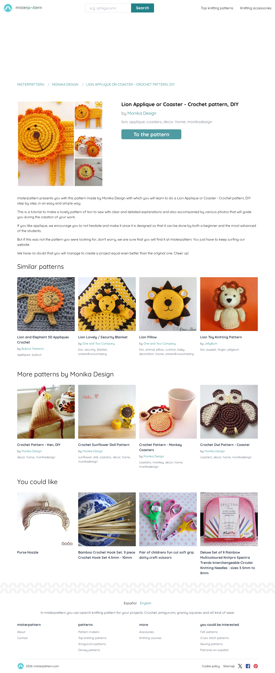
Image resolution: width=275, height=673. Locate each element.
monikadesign (199, 121)
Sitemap (229, 666)
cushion (170, 349)
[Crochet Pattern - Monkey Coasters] (168, 412)
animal (150, 349)
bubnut (36, 355)
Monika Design (141, 113)
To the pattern (151, 134)
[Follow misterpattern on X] (240, 666)
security (89, 349)
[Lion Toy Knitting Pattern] (229, 304)
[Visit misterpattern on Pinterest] (256, 666)
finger (222, 349)
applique (137, 121)
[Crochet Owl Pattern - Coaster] (229, 412)
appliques (23, 355)
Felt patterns (209, 632)
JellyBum (211, 343)
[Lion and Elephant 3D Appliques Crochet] (46, 304)
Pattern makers (88, 632)
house (159, 354)
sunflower (85, 457)
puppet (211, 349)
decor (168, 121)
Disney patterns (89, 650)
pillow (160, 349)
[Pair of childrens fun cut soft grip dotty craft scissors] (168, 519)
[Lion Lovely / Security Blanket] (107, 304)
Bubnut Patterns (32, 349)
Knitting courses (150, 638)
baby (180, 349)
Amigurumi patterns (92, 644)
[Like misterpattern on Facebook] (248, 666)
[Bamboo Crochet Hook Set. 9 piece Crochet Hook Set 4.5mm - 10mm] (107, 519)
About (21, 632)
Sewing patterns (211, 644)
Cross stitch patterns (214, 638)
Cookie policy (211, 666)
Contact (22, 638)
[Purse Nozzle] (46, 519)
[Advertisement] (137, 48)
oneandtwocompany (92, 354)
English (145, 603)
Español (130, 603)
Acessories (146, 632)
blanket (102, 349)
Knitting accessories (256, 8)
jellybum (233, 349)
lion (124, 121)
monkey (158, 462)
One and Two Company (98, 343)
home (180, 121)
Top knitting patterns (217, 8)
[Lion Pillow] (168, 304)
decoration (146, 354)
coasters (154, 121)
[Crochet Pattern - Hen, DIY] (46, 412)
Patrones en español (214, 650)
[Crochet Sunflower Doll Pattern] (107, 412)
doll (95, 457)
